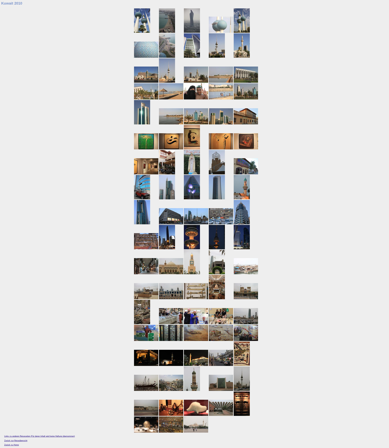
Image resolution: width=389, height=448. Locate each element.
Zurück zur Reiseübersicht (15, 440)
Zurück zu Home (11, 445)
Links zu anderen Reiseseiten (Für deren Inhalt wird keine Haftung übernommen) (39, 436)
